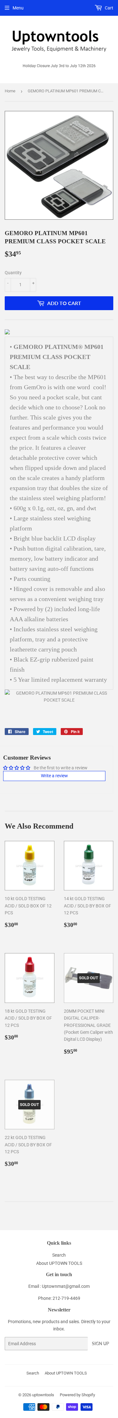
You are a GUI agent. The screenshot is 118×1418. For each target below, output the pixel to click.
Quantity (13, 272)
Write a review (54, 775)
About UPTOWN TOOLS (59, 1263)
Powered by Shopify (77, 1394)
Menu (18, 7)
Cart (108, 7)
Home (10, 91)
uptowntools (43, 1394)
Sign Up (100, 1343)
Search (59, 1255)
